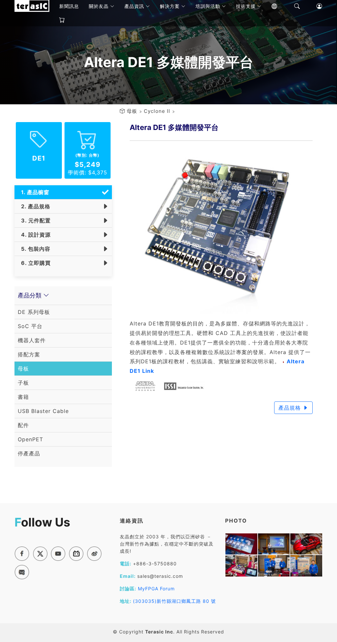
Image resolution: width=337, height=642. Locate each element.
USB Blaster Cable (43, 411)
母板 (132, 111)
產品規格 (290, 407)
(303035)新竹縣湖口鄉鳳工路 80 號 (174, 601)
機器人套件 (32, 340)
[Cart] (57, 20)
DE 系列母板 (34, 312)
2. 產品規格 (34, 206)
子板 (23, 382)
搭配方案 (29, 354)
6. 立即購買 (34, 263)
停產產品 (29, 453)
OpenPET (30, 439)
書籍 (23, 397)
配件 (23, 425)
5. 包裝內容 (34, 248)
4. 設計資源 (34, 234)
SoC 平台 (30, 326)
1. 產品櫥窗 (33, 192)
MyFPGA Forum (156, 588)
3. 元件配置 (34, 220)
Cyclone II (157, 111)
